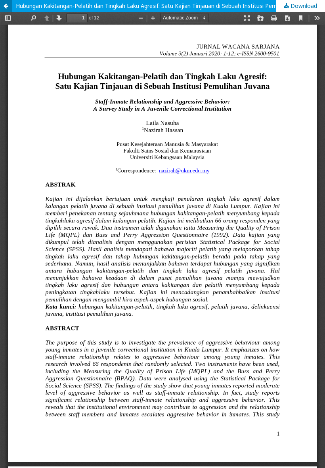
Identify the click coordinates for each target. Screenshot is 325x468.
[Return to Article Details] (6, 6)
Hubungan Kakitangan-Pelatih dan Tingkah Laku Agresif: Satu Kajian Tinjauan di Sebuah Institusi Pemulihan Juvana (163, 6)
